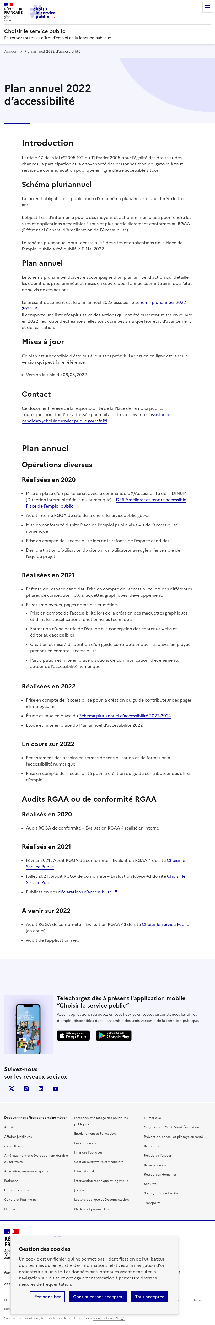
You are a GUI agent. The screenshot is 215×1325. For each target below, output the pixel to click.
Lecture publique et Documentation (101, 1199)
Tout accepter (149, 1297)
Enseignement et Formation (95, 1133)
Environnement (85, 1143)
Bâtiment (11, 1180)
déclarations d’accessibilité (85, 892)
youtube (55, 1089)
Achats (9, 1127)
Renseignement (155, 1165)
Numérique (152, 1118)
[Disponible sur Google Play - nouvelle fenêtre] (114, 1035)
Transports (152, 1202)
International (84, 1171)
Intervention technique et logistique (101, 1180)
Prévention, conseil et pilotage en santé (173, 1136)
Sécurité (150, 1184)
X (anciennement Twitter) (11, 1089)
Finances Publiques (88, 1152)
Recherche (152, 1146)
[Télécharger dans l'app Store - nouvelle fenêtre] (73, 1035)
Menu (207, 7)
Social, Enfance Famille (161, 1193)
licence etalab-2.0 (106, 1318)
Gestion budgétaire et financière (98, 1162)
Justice (79, 1190)
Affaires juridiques (18, 1136)
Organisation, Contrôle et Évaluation (171, 1127)
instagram (26, 1089)
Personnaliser (47, 1297)
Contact (178, 1300)
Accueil (10, 51)
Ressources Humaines (160, 1174)
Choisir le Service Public (165, 924)
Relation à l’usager (157, 1155)
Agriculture (12, 1146)
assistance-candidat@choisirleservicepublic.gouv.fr (96, 417)
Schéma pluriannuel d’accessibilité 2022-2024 (125, 716)
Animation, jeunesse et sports (26, 1171)
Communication (16, 1190)
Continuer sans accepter (97, 1297)
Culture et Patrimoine (20, 1199)
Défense (10, 1209)
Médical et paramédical (92, 1209)
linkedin (41, 1089)
